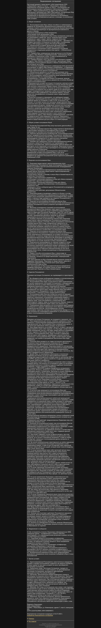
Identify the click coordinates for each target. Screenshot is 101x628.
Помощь (31, 618)
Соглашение (42, 624)
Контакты (54, 626)
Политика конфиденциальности (54, 624)
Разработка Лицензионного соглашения (40, 615)
